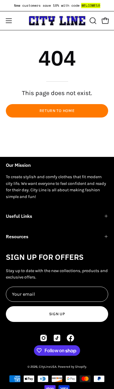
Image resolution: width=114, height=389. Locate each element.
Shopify (80, 367)
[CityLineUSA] (57, 21)
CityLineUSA (47, 367)
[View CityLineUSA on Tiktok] (57, 338)
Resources (17, 236)
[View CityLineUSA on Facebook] (70, 338)
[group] (57, 5)
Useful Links (19, 216)
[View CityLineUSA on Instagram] (43, 338)
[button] (92, 21)
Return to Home (57, 110)
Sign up (57, 314)
